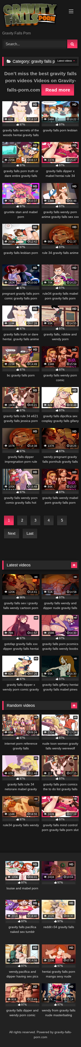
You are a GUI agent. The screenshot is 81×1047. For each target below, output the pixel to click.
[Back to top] (67, 1033)
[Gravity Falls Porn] (33, 15)
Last (30, 533)
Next (11, 533)
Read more (57, 89)
